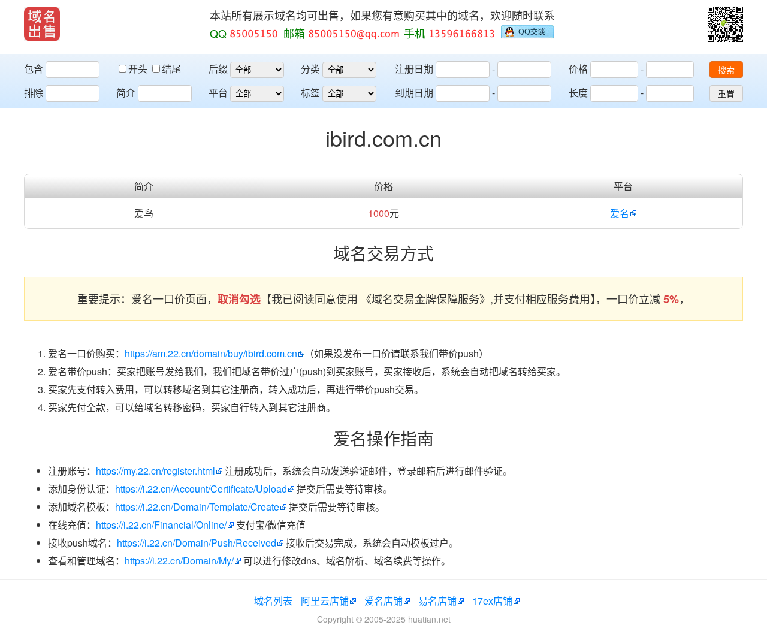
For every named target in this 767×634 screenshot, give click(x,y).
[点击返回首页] (42, 24)
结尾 (171, 69)
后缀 (218, 69)
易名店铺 (437, 601)
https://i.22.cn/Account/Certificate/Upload (201, 489)
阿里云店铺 (325, 601)
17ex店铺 (492, 601)
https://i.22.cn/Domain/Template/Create (197, 507)
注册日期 (414, 69)
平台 (218, 92)
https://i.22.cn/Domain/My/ (179, 560)
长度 (578, 92)
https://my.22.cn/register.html (155, 471)
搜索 (726, 70)
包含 (33, 69)
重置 (726, 94)
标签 (310, 92)
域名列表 (273, 601)
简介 (125, 92)
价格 (578, 69)
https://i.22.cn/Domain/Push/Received (196, 543)
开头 (139, 69)
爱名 (619, 213)
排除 (33, 92)
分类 (310, 69)
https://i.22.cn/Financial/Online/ (161, 525)
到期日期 (414, 92)
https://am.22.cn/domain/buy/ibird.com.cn (211, 353)
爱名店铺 (383, 601)
